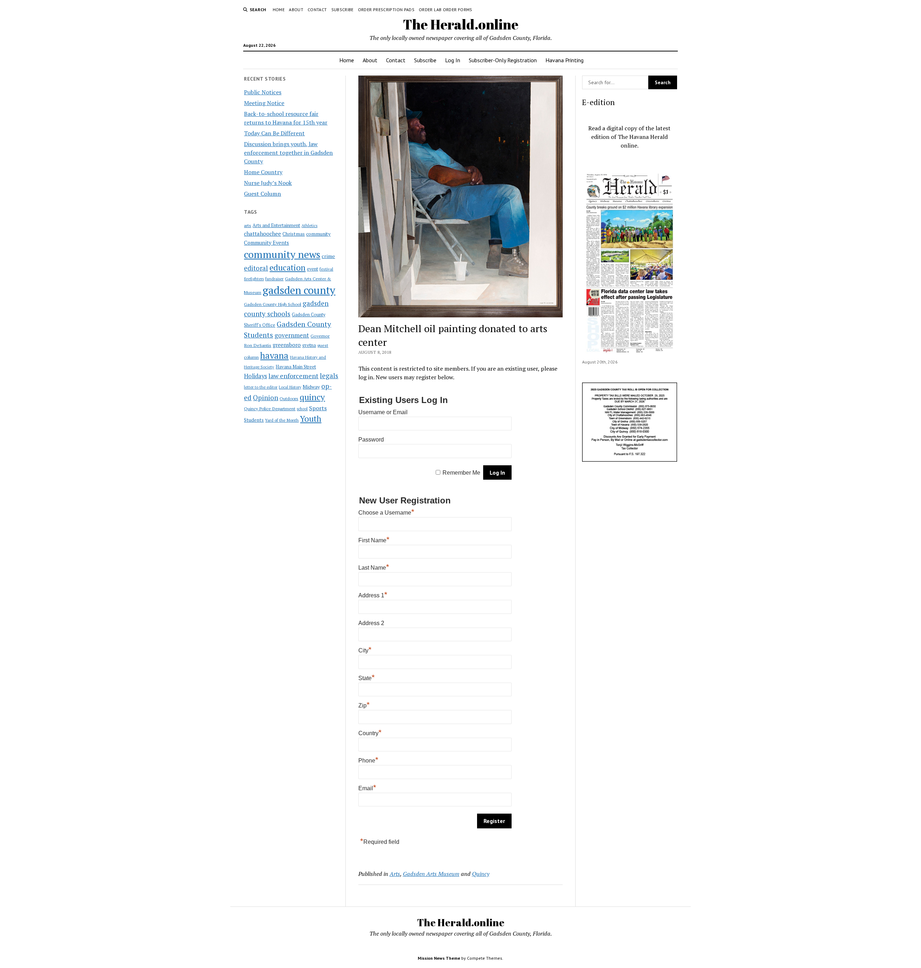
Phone (368, 760)
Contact (317, 9)
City (365, 650)
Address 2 (371, 623)
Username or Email (383, 412)
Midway (311, 387)
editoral (256, 268)
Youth (310, 418)
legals (329, 375)
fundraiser (274, 278)
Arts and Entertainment (276, 225)
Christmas (293, 234)
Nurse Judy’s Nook (268, 183)
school (302, 408)
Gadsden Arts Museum (431, 874)
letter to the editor (260, 387)
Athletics (309, 225)
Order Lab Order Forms (445, 9)
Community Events (266, 242)
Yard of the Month (282, 420)
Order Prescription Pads (386, 9)
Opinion (265, 397)
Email (367, 788)
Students (254, 420)
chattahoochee (262, 233)
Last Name (373, 568)
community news (282, 254)
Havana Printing (564, 60)
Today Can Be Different (274, 133)
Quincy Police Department (269, 408)
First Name (374, 540)
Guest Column (262, 194)
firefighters (254, 278)
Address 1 (372, 595)
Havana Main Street (296, 366)
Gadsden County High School (272, 304)
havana (274, 355)
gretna (309, 345)
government (292, 335)
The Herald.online (460, 24)
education (287, 267)
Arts (395, 874)
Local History (290, 387)
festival (326, 269)
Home (279, 9)
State (366, 678)
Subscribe (342, 9)
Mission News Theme (439, 958)
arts (247, 225)
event (312, 269)
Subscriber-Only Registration (503, 60)
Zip (364, 705)
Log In (452, 60)
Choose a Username (386, 513)
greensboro (287, 344)
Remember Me (461, 473)
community (318, 234)
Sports (318, 408)
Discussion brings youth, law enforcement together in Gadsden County (288, 152)
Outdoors (289, 398)
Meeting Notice (264, 103)
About (296, 9)
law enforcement (293, 375)
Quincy (480, 874)
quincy (312, 397)
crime (328, 256)
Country (370, 733)
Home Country (263, 172)
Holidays (255, 376)
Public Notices (262, 92)
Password (371, 439)
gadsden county (299, 290)
